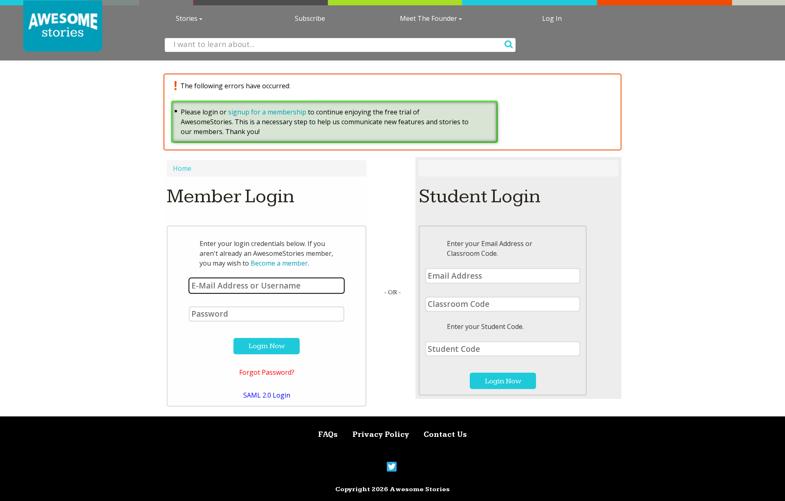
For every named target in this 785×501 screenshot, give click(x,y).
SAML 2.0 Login (266, 395)
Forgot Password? (266, 372)
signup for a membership (267, 111)
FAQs (328, 434)
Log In (552, 18)
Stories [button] (187, 18)
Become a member (279, 263)
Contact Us (445, 434)
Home (182, 168)
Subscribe (310, 18)
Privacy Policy (380, 434)
